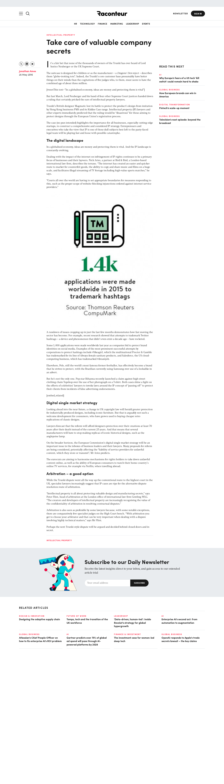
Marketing (116, 23)
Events (146, 23)
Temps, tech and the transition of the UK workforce (87, 620)
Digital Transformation (174, 104)
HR (75, 23)
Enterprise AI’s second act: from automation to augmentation (179, 620)
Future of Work (76, 616)
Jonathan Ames (27, 71)
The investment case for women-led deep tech (134, 639)
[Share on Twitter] (21, 64)
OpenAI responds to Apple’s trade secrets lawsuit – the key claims (181, 639)
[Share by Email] (32, 64)
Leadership (132, 23)
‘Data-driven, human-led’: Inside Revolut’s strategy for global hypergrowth (132, 622)
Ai (160, 74)
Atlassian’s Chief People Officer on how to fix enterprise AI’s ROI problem (40, 639)
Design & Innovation (31, 616)
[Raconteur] (112, 13)
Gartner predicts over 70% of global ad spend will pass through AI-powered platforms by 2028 (87, 641)
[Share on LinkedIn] (27, 64)
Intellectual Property (60, 35)
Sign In (198, 13)
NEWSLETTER (180, 13)
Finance (102, 23)
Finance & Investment (127, 634)
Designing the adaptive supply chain (39, 619)
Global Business (169, 89)
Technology (87, 23)
